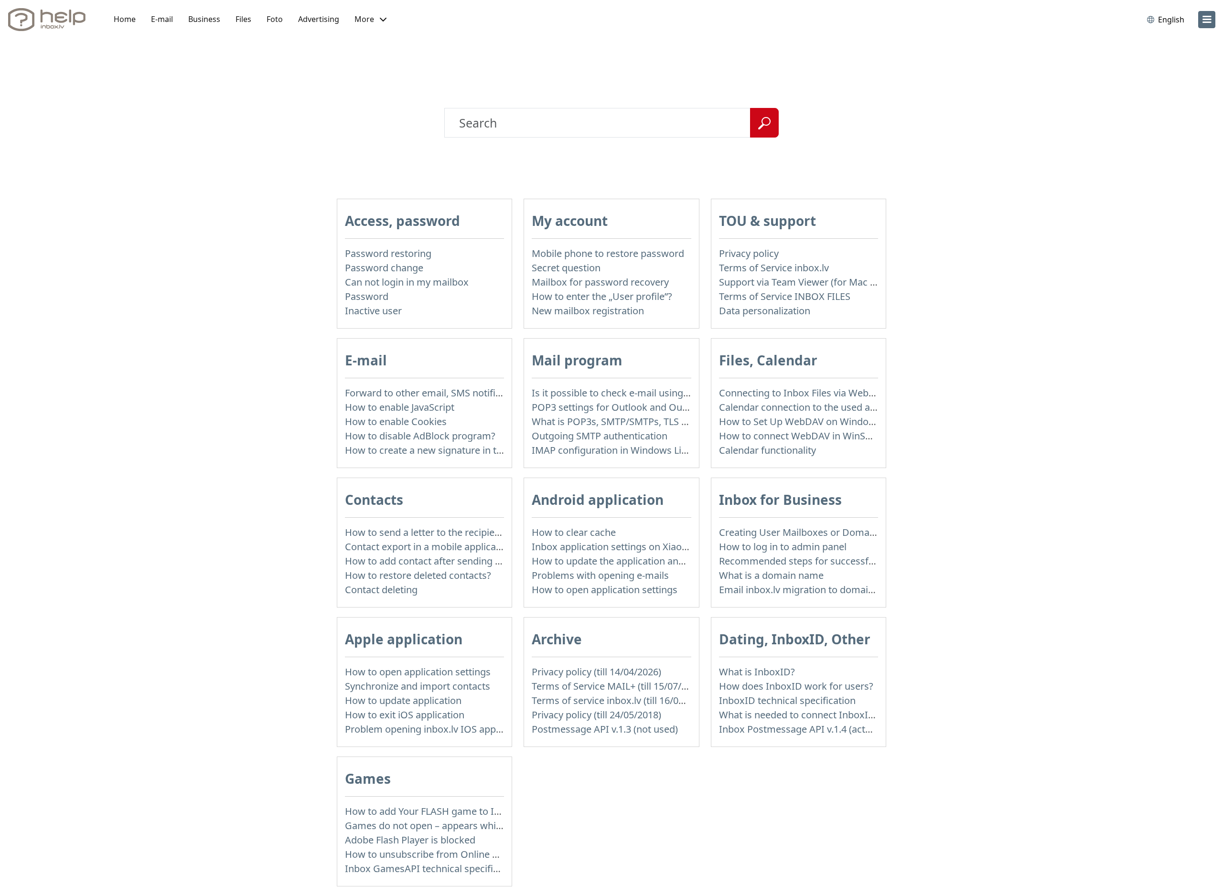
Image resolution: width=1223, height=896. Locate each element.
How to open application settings (604, 589)
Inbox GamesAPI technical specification (432, 868)
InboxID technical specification (787, 700)
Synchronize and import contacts (417, 686)
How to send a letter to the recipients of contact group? (467, 532)
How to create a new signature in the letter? (441, 450)
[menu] (1206, 19)
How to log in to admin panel (783, 546)
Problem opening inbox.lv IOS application (436, 729)
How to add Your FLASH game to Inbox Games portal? (464, 811)
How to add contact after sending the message (448, 561)
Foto (275, 19)
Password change (384, 267)
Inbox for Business (780, 500)
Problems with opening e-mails (600, 575)
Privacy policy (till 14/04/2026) (596, 671)
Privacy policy (749, 253)
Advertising (318, 19)
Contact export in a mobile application (429, 546)
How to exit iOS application (404, 714)
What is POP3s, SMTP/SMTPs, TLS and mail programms (653, 421)
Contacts (374, 500)
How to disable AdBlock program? (420, 435)
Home (125, 19)
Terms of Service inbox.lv (774, 267)
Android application (598, 500)
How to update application (403, 700)
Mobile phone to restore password (608, 253)
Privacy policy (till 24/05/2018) (596, 714)
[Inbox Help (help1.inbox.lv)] (50, 20)
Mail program (577, 360)
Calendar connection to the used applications (818, 407)
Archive (557, 639)
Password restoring (388, 253)
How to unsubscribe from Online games (433, 854)
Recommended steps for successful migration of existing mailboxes (869, 561)
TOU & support (767, 221)
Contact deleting (381, 589)
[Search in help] (764, 123)
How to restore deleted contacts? (418, 575)
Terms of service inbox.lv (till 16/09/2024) (621, 700)
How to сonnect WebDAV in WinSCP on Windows (826, 435)
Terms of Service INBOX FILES (784, 296)
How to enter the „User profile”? (602, 296)
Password (366, 296)
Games (368, 778)
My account (570, 221)
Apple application (403, 639)
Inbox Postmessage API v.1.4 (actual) (800, 729)
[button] (370, 19)
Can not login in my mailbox (407, 282)
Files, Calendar (768, 360)
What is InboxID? (757, 671)
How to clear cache (574, 532)
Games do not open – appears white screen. (442, 825)
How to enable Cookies (396, 421)
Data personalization (764, 310)
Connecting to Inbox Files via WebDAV (803, 392)
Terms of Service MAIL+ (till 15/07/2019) (618, 686)
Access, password (402, 221)
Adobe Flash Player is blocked (410, 839)
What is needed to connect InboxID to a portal (821, 714)
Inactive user (373, 310)
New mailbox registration (588, 310)
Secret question (566, 267)
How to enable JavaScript (399, 407)
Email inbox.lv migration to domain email (810, 589)
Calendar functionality (767, 450)
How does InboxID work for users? (796, 686)
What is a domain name (771, 575)
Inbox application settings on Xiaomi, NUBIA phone (645, 546)
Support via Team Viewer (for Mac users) (808, 282)
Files (243, 19)
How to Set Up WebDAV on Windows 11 (806, 421)
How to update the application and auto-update (636, 561)
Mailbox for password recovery (600, 282)
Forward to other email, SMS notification (434, 392)
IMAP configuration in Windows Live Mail (622, 450)
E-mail (162, 19)
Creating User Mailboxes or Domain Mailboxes (822, 532)
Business (204, 19)
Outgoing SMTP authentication (599, 435)
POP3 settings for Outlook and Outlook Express (637, 407)
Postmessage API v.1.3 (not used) (605, 729)
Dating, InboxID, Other (794, 639)
